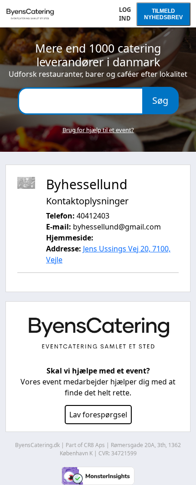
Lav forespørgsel (98, 415)
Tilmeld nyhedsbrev (163, 14)
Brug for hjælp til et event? (98, 130)
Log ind (125, 14)
